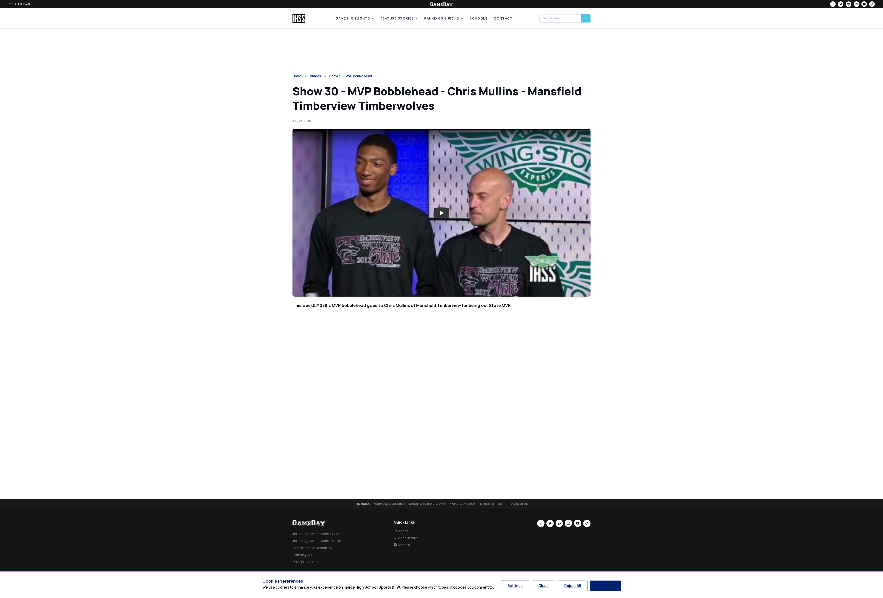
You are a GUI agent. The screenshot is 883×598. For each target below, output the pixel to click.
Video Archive (408, 538)
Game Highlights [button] (352, 18)
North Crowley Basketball (389, 504)
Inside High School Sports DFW (315, 534)
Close (543, 585)
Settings (515, 585)
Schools (478, 18)
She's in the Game (305, 561)
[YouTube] (864, 4)
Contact (503, 18)
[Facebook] (833, 4)
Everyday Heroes (305, 555)
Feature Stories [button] (397, 18)
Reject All (572, 585)
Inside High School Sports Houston (318, 540)
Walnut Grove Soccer (463, 504)
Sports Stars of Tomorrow (312, 548)
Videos (315, 76)
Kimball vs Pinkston (492, 504)
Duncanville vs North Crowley (427, 504)
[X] (840, 4)
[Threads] (848, 4)
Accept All (605, 585)
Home (297, 76)
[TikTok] (872, 4)
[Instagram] (856, 4)
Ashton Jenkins (518, 504)
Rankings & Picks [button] (441, 18)
